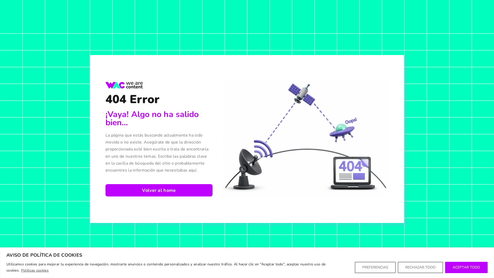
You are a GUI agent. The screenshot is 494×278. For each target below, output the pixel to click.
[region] (247, 262)
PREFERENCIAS (375, 267)
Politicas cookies (35, 270)
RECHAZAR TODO (420, 267)
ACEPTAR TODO (466, 267)
